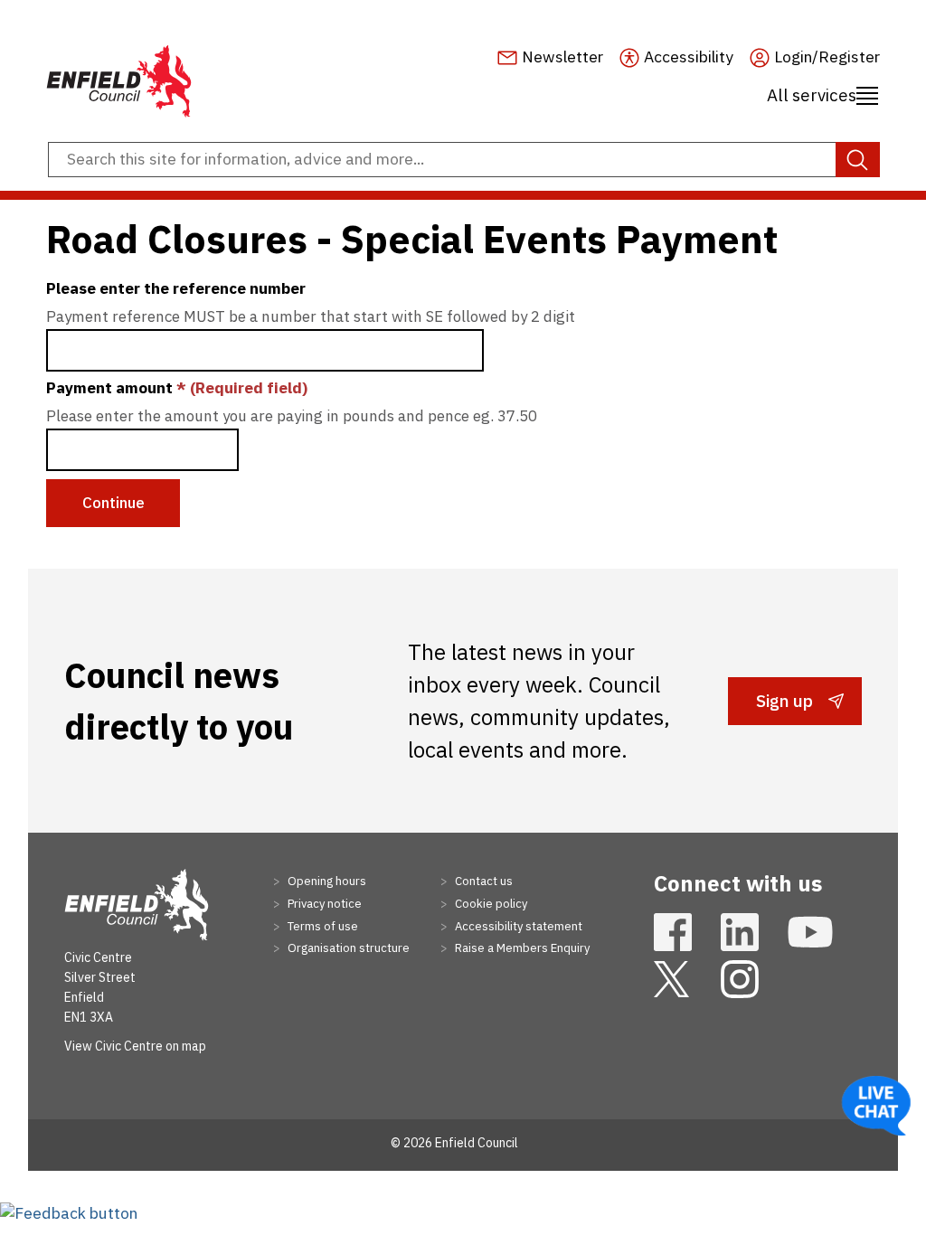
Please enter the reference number (176, 288)
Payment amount (176, 388)
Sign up (784, 706)
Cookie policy (489, 903)
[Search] (858, 160)
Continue (113, 503)
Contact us (482, 881)
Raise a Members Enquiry (521, 948)
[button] (68, 1212)
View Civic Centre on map (135, 1046)
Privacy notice (323, 903)
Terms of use (321, 926)
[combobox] (463, 160)
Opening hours (325, 881)
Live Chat (876, 1106)
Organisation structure (347, 948)
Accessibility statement (517, 926)
